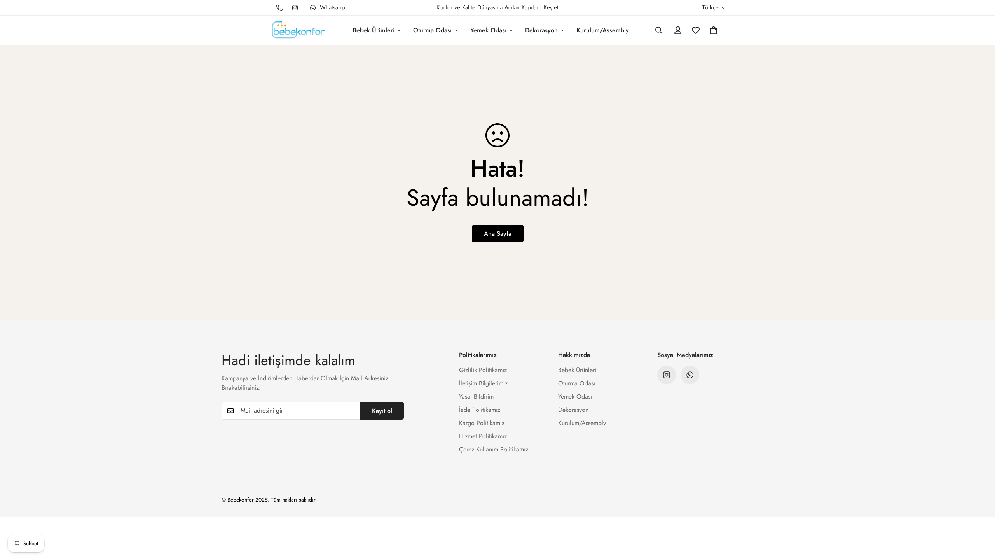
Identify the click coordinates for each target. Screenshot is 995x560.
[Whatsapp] (690, 375)
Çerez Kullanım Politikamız (493, 449)
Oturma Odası (432, 30)
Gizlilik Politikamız (483, 370)
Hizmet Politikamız (483, 436)
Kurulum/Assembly (602, 30)
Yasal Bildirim (476, 396)
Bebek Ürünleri (374, 30)
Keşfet (551, 7)
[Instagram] (295, 8)
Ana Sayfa (497, 233)
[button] (714, 30)
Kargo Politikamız (481, 422)
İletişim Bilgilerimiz (483, 383)
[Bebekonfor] (298, 30)
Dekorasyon (541, 30)
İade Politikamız (479, 409)
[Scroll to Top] (980, 518)
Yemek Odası (488, 30)
